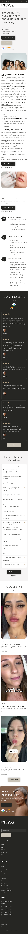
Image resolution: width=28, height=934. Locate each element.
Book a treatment (8, 37)
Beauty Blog (4, 852)
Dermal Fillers (4, 883)
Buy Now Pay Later (5, 869)
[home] (7, 5)
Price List (3, 849)
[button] (25, 5)
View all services (4, 893)
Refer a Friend (4, 866)
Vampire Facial (4, 885)
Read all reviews (14, 445)
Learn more (7, 42)
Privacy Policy (4, 924)
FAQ (2, 854)
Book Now (6, 805)
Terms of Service (4, 927)
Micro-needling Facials (6, 888)
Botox (2, 881)
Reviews (3, 864)
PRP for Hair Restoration (6, 890)
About (2, 847)
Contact (3, 857)
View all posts (14, 779)
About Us (3, 873)
